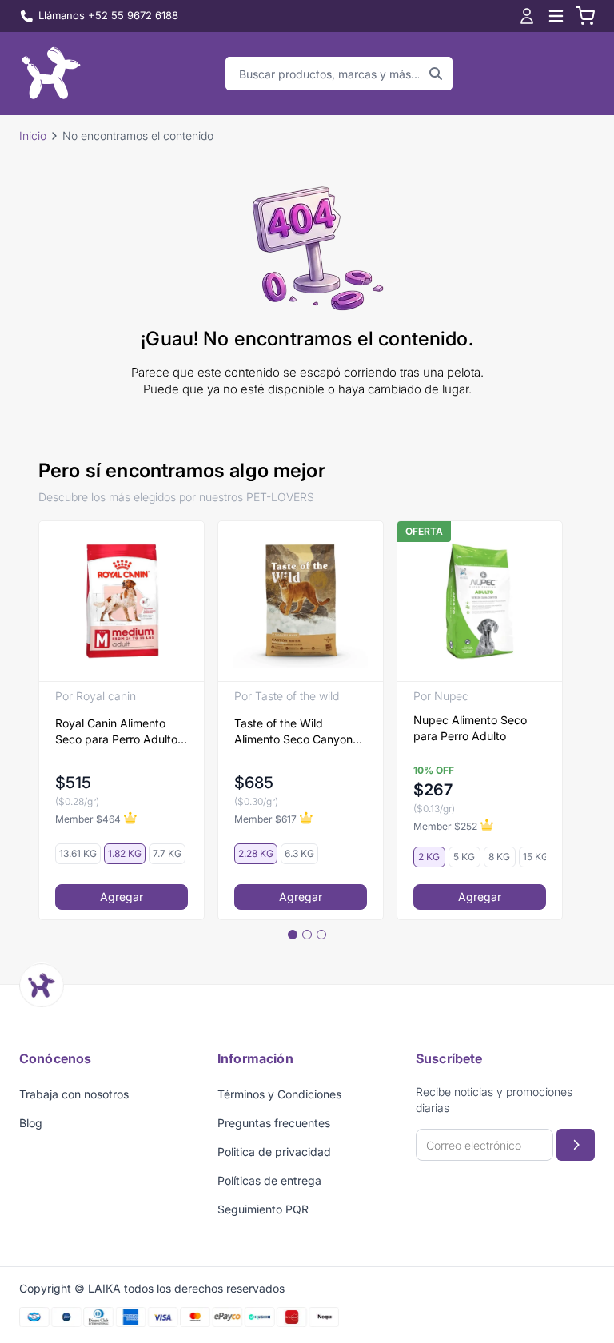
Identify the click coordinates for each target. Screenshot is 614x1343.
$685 (253, 782)
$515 (73, 782)
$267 (433, 789)
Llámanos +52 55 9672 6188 (108, 15)
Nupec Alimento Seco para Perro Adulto (470, 728)
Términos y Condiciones (279, 1094)
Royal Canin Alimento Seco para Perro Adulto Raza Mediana (116, 731)
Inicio (32, 135)
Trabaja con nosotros (74, 1094)
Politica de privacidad (274, 1151)
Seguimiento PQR (263, 1209)
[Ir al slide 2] (307, 934)
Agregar (121, 896)
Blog (30, 1123)
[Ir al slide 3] (321, 934)
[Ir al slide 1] (292, 934)
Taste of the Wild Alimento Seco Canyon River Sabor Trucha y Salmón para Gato (293, 731)
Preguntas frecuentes (273, 1123)
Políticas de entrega (269, 1180)
